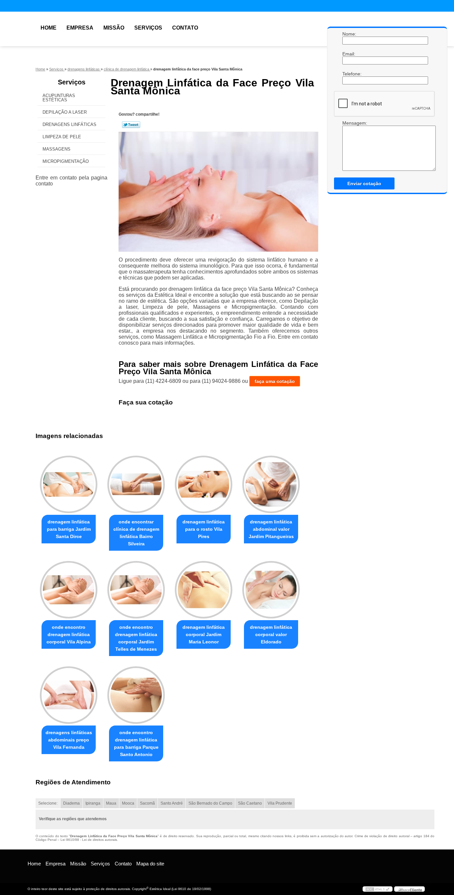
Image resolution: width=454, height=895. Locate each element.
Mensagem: (349, 145)
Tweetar (131, 124)
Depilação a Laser (65, 112)
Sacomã (147, 803)
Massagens (56, 149)
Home (49, 28)
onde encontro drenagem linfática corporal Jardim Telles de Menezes (136, 638)
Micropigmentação (66, 161)
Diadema (71, 803)
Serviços (148, 28)
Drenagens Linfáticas (69, 124)
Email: (349, 53)
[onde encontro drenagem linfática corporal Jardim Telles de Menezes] (136, 589)
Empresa (79, 28)
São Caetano (250, 803)
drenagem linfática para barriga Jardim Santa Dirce (69, 529)
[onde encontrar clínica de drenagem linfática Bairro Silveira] (136, 484)
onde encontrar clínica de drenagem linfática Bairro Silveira (136, 532)
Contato (185, 28)
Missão (113, 28)
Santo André (172, 803)
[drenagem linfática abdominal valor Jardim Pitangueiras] (271, 484)
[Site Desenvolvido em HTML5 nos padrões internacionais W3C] (378, 889)
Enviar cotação (364, 183)
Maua (111, 803)
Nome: (349, 34)
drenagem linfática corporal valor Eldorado (271, 634)
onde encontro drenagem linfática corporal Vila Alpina (69, 634)
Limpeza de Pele (62, 136)
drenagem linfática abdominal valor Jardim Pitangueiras (271, 529)
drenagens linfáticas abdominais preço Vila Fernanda (69, 740)
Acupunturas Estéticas (59, 97)
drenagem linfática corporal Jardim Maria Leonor (203, 634)
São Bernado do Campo (210, 803)
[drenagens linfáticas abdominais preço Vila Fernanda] (68, 695)
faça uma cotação (275, 381)
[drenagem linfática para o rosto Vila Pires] (203, 484)
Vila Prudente (280, 803)
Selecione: (47, 803)
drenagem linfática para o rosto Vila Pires (203, 529)
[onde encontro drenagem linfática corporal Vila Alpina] (68, 589)
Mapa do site (150, 863)
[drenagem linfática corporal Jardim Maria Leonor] (203, 589)
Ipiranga (92, 803)
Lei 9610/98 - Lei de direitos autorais (88, 839)
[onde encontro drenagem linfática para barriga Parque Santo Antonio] (136, 695)
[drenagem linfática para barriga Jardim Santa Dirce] (68, 484)
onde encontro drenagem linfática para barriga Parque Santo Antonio (136, 743)
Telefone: (349, 73)
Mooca (128, 803)
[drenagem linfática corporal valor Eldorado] (271, 589)
